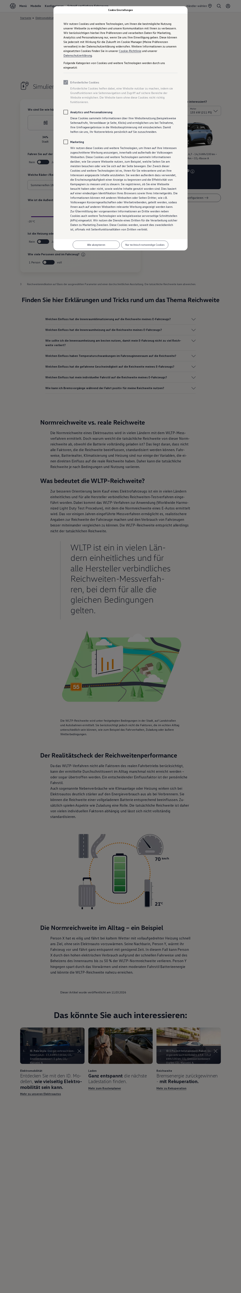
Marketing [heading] (77, 142)
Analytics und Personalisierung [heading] (91, 112)
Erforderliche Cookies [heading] (84, 82)
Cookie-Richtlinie (130, 51)
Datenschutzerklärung (77, 55)
